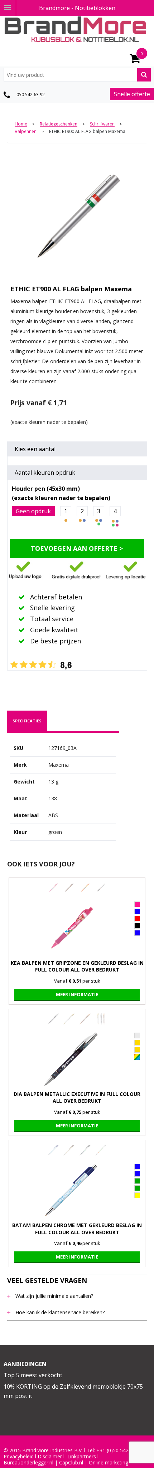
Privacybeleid (19, 1456)
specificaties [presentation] (27, 720)
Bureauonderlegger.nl (28, 1462)
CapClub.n (70, 1462)
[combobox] (77, 74)
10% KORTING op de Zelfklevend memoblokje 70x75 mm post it (73, 1391)
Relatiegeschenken (58, 124)
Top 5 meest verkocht (33, 1375)
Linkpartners (81, 1456)
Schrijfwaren (102, 124)
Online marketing (108, 1462)
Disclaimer (50, 1456)
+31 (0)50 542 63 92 (119, 1450)
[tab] (27, 721)
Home (21, 124)
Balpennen (26, 131)
